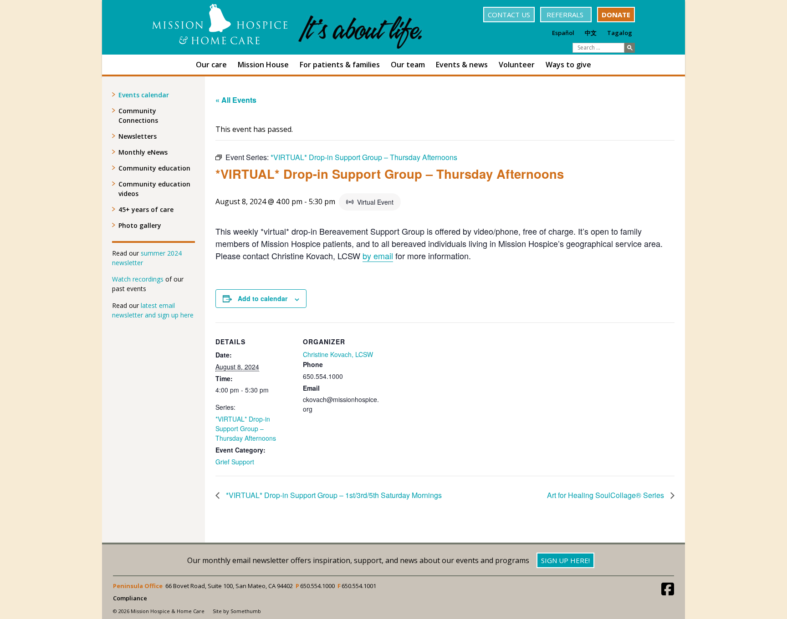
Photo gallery (139, 225)
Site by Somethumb (237, 611)
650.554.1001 (359, 586)
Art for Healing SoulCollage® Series (606, 495)
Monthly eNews (143, 152)
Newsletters (137, 136)
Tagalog (619, 33)
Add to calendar (262, 298)
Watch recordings (138, 279)
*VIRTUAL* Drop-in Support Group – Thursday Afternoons (245, 428)
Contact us (509, 14)
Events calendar (143, 95)
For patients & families (340, 65)
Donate (616, 14)
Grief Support (234, 461)
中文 (591, 33)
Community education (154, 168)
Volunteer (517, 65)
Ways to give (568, 65)
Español (563, 33)
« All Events (235, 100)
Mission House (263, 65)
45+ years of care (146, 209)
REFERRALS (566, 14)
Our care (211, 65)
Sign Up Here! (565, 560)
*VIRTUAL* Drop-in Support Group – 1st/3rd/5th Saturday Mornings (333, 495)
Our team (408, 65)
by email (378, 256)
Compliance (130, 598)
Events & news (462, 65)
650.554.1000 (317, 586)
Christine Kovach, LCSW (338, 354)
